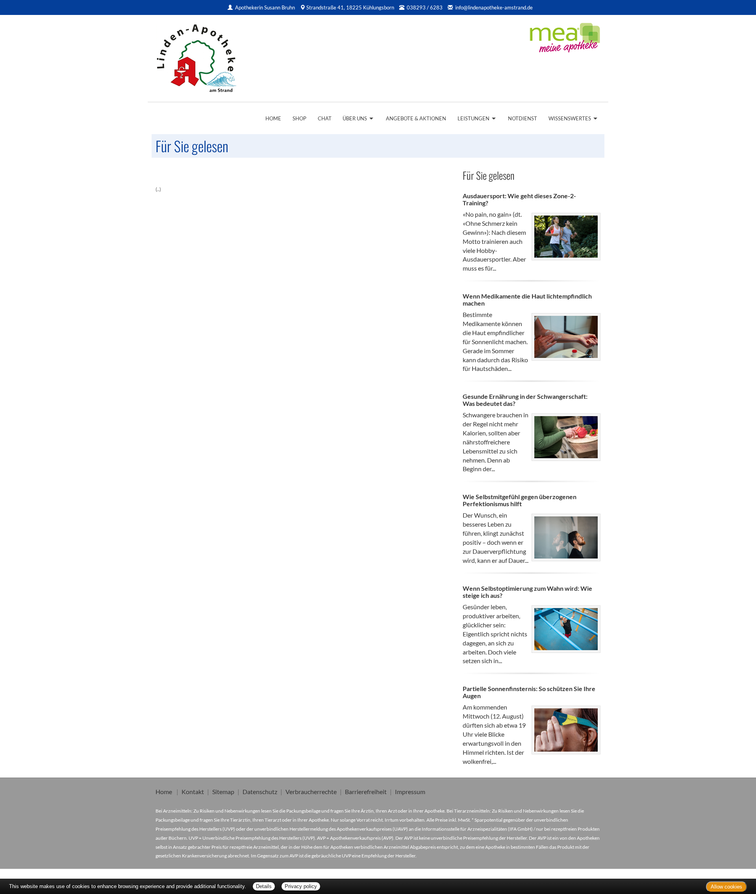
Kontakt (193, 791)
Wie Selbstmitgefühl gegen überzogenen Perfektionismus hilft (519, 500)
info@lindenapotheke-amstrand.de (494, 7)
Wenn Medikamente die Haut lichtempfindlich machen (527, 299)
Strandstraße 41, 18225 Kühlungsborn (350, 7)
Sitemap (223, 791)
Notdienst (522, 118)
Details (264, 886)
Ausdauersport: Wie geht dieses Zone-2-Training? (519, 199)
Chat (325, 118)
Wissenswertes (569, 118)
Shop (299, 118)
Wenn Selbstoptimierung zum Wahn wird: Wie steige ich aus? (527, 591)
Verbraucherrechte (311, 791)
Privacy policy (301, 886)
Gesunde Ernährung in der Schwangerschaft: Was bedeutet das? (525, 400)
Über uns (355, 118)
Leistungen (473, 118)
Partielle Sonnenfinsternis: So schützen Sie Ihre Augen (529, 692)
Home (273, 118)
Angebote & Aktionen (416, 118)
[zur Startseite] (196, 55)
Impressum (410, 791)
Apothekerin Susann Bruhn (265, 7)
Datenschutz (260, 791)
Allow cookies (726, 887)
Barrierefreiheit (366, 791)
